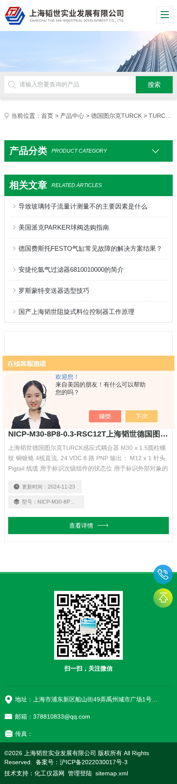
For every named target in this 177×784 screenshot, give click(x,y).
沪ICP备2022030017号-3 (94, 762)
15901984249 (163, 574)
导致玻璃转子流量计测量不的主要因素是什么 (82, 206)
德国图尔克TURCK (116, 115)
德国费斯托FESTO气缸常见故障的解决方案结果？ (90, 248)
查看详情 (81, 525)
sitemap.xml (111, 773)
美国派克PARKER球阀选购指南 (63, 227)
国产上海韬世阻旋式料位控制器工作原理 (76, 311)
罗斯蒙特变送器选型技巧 (53, 290)
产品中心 (72, 115)
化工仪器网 (49, 773)
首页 (47, 115)
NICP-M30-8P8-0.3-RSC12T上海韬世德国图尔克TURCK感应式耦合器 (88, 434)
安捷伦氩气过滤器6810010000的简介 (71, 269)
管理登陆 (80, 773)
